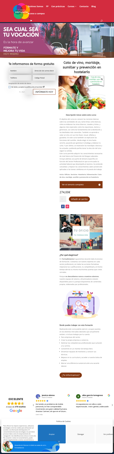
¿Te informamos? (71, 375)
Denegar (80, 434)
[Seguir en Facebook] (63, 206)
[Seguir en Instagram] (67, 206)
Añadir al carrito (79, 199)
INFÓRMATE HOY (44, 91)
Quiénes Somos (35, 7)
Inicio (62, 174)
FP (47, 7)
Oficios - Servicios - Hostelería (75, 174)
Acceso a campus (36, 14)
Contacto (84, 7)
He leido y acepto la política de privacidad (27, 87)
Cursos (71, 7)
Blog (93, 7)
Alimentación (92, 174)
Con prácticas (58, 7)
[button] (102, 79)
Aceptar (52, 434)
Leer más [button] (39, 415)
